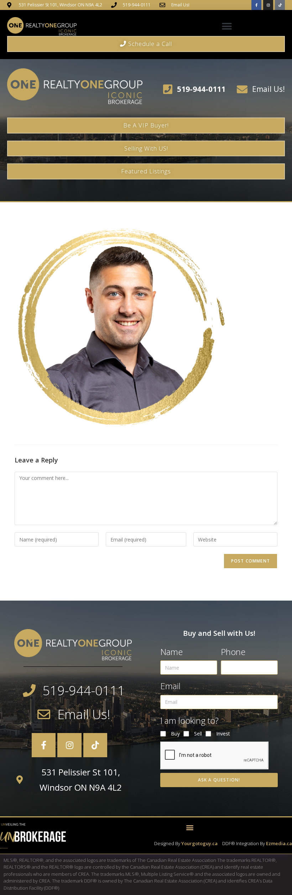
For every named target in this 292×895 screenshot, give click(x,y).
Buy (175, 733)
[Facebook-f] (256, 5)
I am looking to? (189, 720)
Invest (223, 733)
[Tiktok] (280, 5)
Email (170, 686)
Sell (198, 733)
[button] (227, 27)
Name (171, 652)
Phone (233, 652)
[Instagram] (268, 5)
